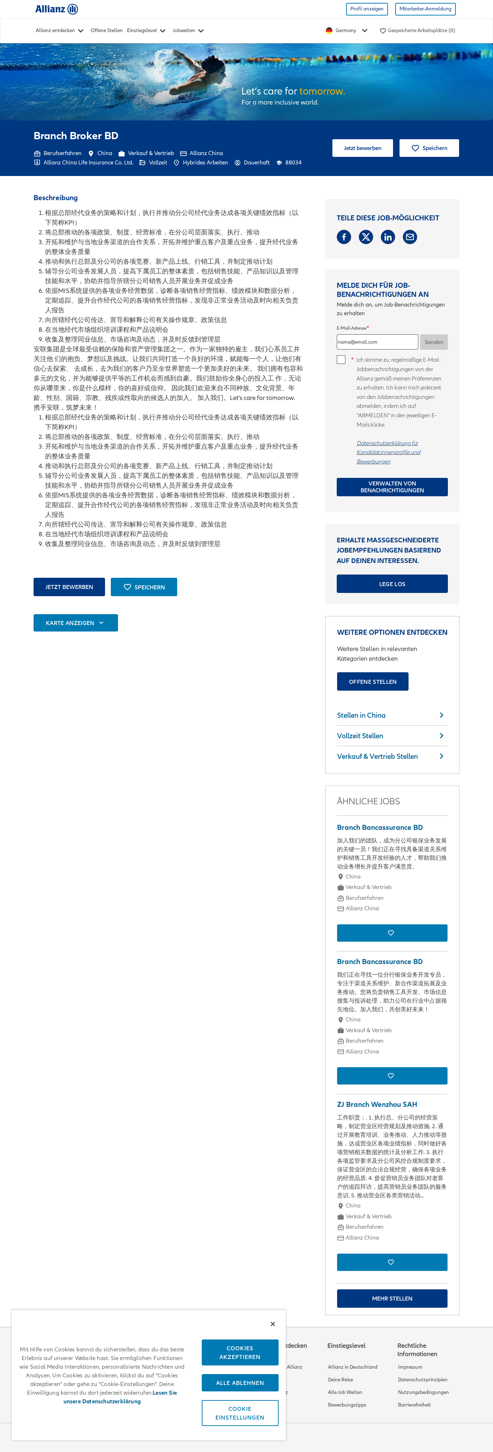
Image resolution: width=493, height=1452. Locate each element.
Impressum (410, 1367)
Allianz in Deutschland (353, 1367)
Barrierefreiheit (414, 1405)
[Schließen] (273, 1324)
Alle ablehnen (240, 1383)
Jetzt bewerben (362, 148)
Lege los (392, 584)
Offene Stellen (107, 30)
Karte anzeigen (70, 623)
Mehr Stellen (392, 1298)
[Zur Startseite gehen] (57, 8)
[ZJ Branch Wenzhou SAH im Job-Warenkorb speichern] (392, 1262)
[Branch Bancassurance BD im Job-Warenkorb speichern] (392, 933)
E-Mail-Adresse (352, 328)
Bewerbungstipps (347, 1405)
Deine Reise (340, 1380)
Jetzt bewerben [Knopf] (69, 587)
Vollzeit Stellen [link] (360, 736)
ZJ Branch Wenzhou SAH (377, 1104)
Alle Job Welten (345, 1392)
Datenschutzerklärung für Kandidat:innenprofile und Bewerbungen (388, 452)
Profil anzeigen (367, 9)
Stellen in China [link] (361, 715)
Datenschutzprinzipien (423, 1380)
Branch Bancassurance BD (380, 827)
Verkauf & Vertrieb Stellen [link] (377, 756)
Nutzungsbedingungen (423, 1392)
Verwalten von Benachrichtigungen (392, 486)
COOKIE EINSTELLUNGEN (240, 1413)
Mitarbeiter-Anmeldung (425, 9)
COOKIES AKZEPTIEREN (240, 1352)
